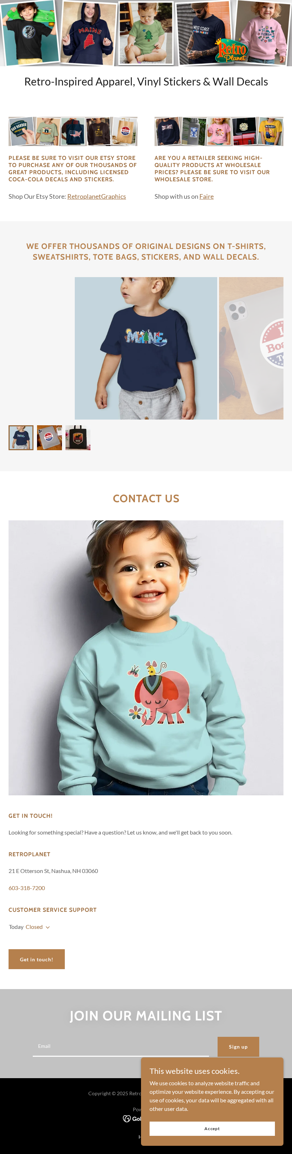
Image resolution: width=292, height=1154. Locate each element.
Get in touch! (36, 959)
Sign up (238, 1047)
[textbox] (121, 1047)
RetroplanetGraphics (96, 196)
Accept (212, 1128)
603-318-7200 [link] (27, 887)
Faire (206, 196)
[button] (46, 927)
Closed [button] (34, 926)
